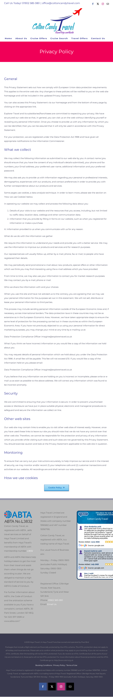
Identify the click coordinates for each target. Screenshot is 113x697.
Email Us (51, 604)
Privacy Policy (59, 665)
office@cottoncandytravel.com (61, 3)
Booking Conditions (43, 665)
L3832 (30, 551)
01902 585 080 (55, 600)
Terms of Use (71, 665)
